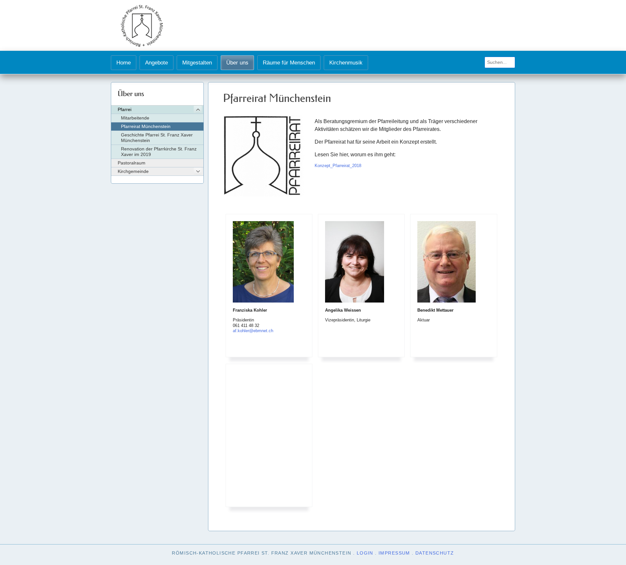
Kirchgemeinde (133, 171)
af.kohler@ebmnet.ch (253, 330)
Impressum (394, 553)
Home (123, 62)
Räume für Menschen (289, 62)
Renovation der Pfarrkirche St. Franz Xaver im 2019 (159, 151)
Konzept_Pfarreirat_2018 (338, 165)
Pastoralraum (131, 162)
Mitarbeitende (135, 117)
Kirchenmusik (346, 62)
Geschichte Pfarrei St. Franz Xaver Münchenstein (157, 137)
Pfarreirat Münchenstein (146, 126)
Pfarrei (124, 109)
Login (365, 553)
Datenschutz (434, 553)
